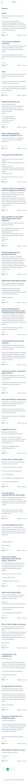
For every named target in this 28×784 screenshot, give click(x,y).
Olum (4, 72)
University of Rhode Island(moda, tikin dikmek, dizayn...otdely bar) (12, 559)
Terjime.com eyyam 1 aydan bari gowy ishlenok (14, 372)
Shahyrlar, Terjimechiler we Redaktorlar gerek (12, 717)
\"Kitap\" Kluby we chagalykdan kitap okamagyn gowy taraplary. (14, 189)
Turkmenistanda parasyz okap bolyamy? (13, 342)
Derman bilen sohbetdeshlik (12, 459)
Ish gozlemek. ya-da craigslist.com (9, 655)
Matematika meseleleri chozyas (13, 750)
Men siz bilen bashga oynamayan (14, 624)
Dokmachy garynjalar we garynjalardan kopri (11, 253)
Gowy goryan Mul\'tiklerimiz (12, 155)
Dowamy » (4, 32)
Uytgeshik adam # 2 (9, 429)
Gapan (4, 13)
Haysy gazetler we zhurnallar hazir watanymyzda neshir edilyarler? (12, 218)
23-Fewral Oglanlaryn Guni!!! (12, 525)
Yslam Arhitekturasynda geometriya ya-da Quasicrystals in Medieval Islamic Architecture (13, 311)
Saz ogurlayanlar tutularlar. (12, 686)
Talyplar (14, 2)
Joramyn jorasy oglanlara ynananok (11, 42)
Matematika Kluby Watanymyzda (14, 280)
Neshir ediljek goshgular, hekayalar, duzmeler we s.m (12, 134)
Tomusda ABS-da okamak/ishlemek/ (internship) (13, 494)
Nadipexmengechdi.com (11, 102)
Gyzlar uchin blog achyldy (11, 592)
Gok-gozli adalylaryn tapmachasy (14, 399)
